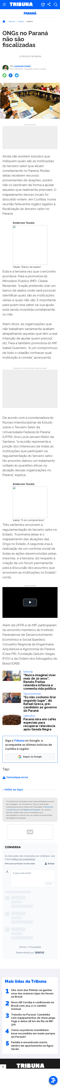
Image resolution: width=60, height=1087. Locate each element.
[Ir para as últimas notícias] (43, 4)
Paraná (30, 13)
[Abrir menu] (4, 5)
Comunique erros (17, 777)
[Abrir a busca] (56, 5)
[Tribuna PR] (30, 1065)
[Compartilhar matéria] (48, 4)
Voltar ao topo (14, 789)
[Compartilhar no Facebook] (11, 75)
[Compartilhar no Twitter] (17, 75)
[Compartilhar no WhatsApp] (4, 75)
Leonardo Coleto (22, 66)
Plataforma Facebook (31, 810)
